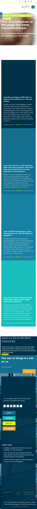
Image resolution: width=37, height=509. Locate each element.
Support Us (29, 371)
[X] (22, 1)
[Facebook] (20, 1)
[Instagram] (28, 1)
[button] (22, 7)
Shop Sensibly (9, 428)
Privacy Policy (8, 492)
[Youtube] (25, 1)
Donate (9, 413)
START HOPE (5, 354)
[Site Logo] (6, 7)
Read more (18, 124)
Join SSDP (9, 423)
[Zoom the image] (10, 436)
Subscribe (9, 418)
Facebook (1, 13)
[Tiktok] (34, 1)
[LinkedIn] (31, 1)
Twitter (1, 16)
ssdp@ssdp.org (17, 506)
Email (1, 18)
